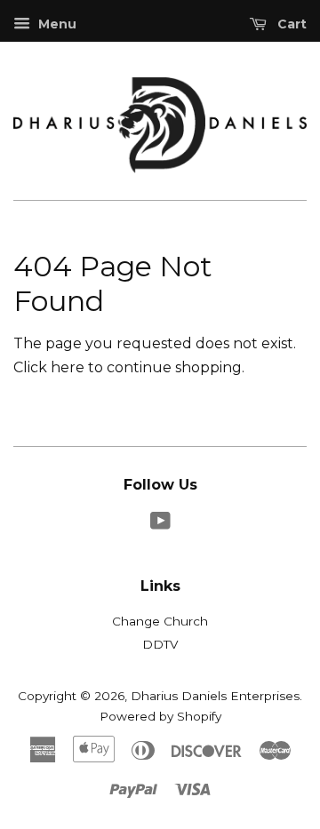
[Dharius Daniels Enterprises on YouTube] (160, 524)
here (67, 367)
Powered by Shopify (160, 716)
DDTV (160, 644)
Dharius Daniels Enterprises (215, 696)
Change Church (160, 621)
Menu (55, 24)
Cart (290, 24)
